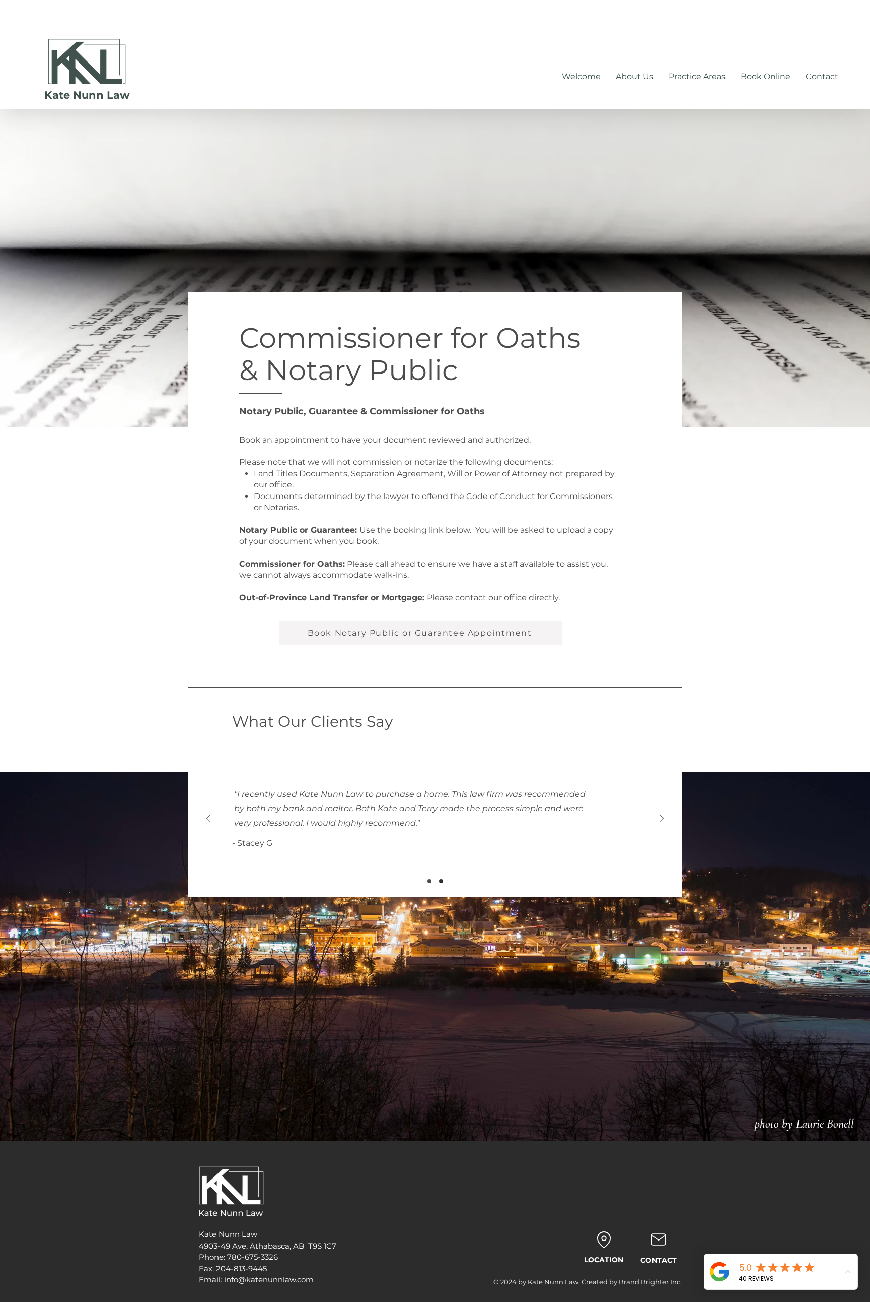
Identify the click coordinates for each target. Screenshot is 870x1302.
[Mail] (658, 1239)
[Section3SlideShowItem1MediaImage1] (429, 881)
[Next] (662, 819)
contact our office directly (506, 597)
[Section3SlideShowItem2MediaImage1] (441, 881)
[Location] (603, 1239)
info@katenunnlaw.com (269, 1279)
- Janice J (257, 838)
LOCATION (603, 1259)
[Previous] (208, 819)
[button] (765, 76)
